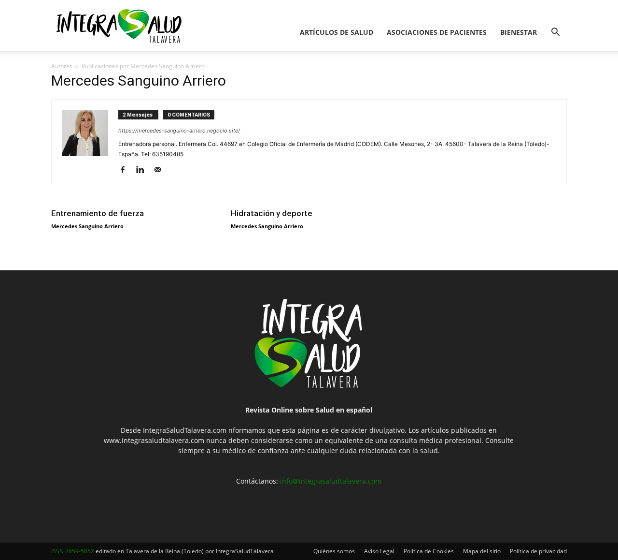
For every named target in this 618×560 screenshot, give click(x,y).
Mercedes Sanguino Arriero (87, 226)
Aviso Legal (379, 551)
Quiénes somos (334, 551)
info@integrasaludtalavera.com (330, 481)
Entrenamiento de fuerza (97, 213)
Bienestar (518, 32)
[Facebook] (126, 170)
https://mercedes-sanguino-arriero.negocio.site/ (179, 130)
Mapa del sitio (482, 551)
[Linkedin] (144, 170)
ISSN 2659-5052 (72, 551)
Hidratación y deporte (271, 213)
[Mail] (161, 170)
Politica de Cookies (429, 551)
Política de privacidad (538, 551)
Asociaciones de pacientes (437, 32)
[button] (555, 33)
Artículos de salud (336, 32)
